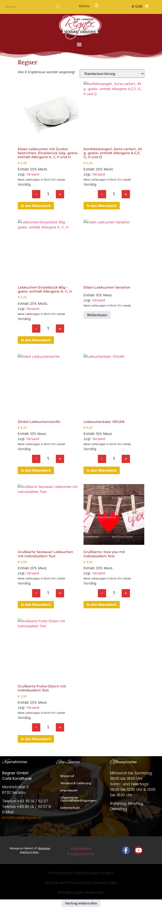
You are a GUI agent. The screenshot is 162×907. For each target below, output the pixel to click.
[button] (140, 6)
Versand (32, 174)
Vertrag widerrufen (81, 903)
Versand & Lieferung (75, 783)
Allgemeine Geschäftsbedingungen (78, 799)
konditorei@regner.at (22, 817)
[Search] (58, 6)
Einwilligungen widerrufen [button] (81, 892)
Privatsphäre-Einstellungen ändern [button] (81, 873)
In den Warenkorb (36, 206)
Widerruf (67, 776)
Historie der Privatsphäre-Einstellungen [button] (81, 882)
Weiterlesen (97, 315)
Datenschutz (70, 808)
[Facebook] (126, 850)
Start (21, 53)
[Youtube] (139, 850)
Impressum (69, 790)
